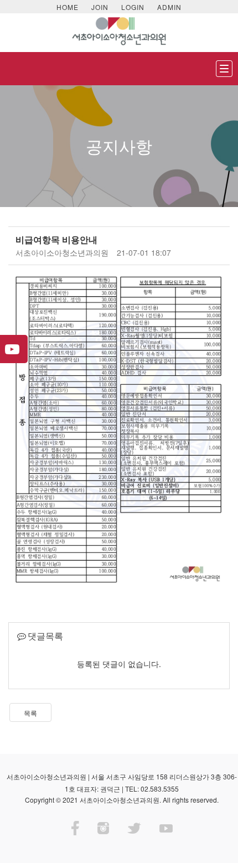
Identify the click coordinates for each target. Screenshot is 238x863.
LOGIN (132, 7)
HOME (67, 7)
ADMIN (169, 7)
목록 (30, 712)
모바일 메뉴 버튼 (224, 69)
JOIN (99, 7)
